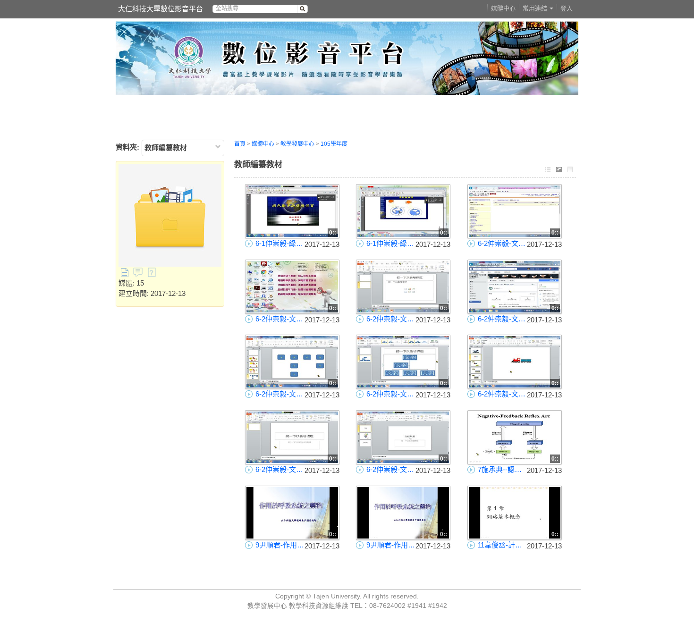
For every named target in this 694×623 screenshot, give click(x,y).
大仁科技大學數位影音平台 (160, 9)
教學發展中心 (297, 144)
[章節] (547, 170)
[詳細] (570, 170)
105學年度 (334, 144)
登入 (566, 8)
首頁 (239, 144)
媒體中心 (503, 8)
